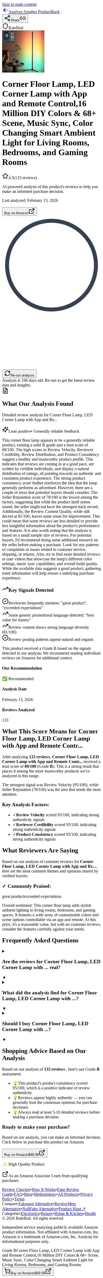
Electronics (30, 1213)
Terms (19, 1199)
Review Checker (16, 1189)
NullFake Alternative (39, 1209)
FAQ (18, 1194)
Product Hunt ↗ (72, 1209)
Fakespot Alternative (35, 1203)
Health (90, 1213)
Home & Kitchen (68, 1213)
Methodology (45, 1194)
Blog (28, 1194)
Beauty (47, 1213)
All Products (68, 1194)
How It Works (43, 1189)
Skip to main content (19, 4)
